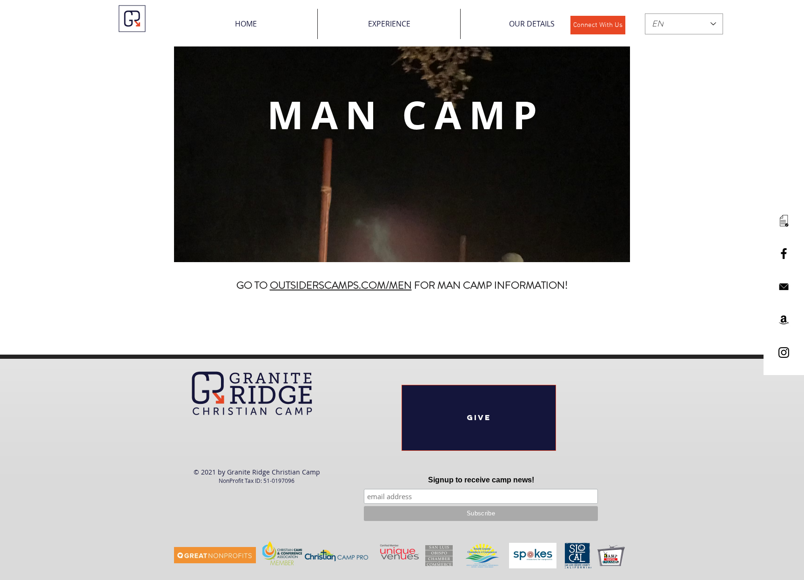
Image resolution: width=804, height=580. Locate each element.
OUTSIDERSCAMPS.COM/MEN (341, 285)
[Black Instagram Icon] (784, 352)
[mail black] (784, 286)
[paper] (784, 220)
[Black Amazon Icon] (784, 319)
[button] (389, 24)
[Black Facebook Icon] (784, 253)
